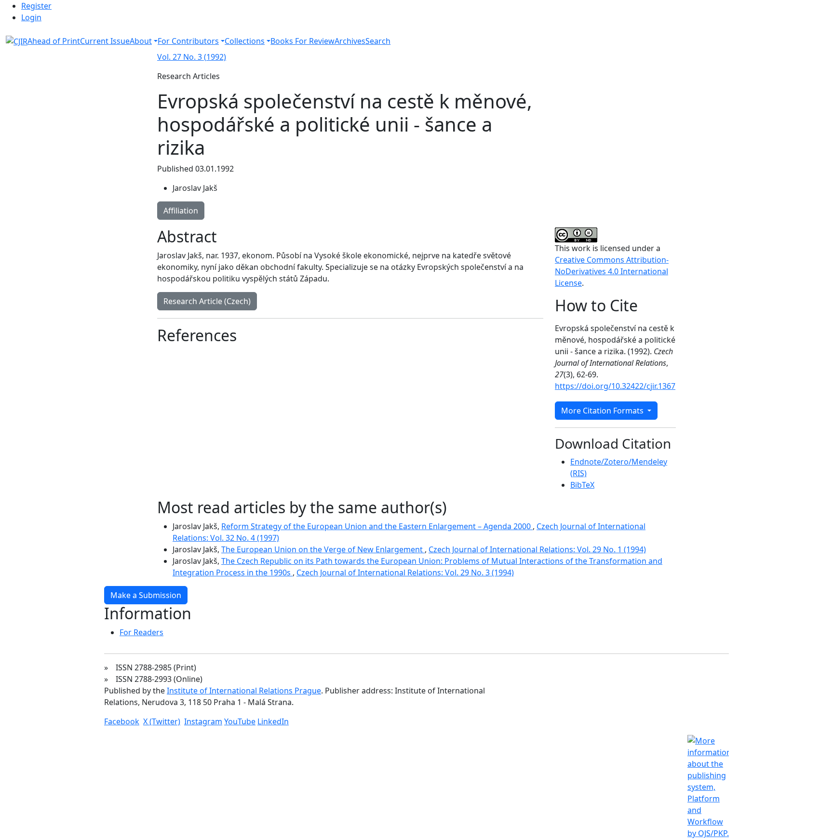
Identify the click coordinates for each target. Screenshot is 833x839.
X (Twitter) (161, 721)
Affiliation (180, 210)
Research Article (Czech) (207, 301)
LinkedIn (273, 721)
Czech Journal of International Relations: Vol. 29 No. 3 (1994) (405, 572)
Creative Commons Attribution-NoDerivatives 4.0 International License (612, 271)
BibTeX (582, 484)
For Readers (141, 632)
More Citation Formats (603, 410)
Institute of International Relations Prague (244, 690)
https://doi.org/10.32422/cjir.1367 (615, 386)
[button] (144, 41)
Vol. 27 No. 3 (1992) (191, 57)
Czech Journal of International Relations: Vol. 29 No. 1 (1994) (537, 549)
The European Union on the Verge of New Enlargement (323, 549)
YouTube (239, 721)
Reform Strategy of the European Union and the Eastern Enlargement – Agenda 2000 (377, 526)
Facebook (121, 721)
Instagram (203, 721)
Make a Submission (145, 595)
